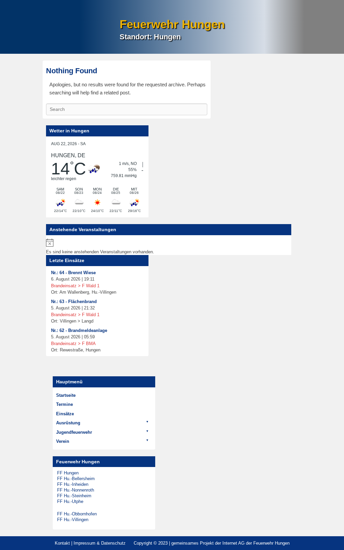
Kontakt (62, 543)
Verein (62, 441)
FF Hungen (68, 472)
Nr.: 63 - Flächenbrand (74, 301)
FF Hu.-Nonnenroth (75, 490)
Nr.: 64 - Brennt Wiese (73, 272)
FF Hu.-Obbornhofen (77, 513)
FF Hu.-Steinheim (74, 495)
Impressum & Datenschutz (100, 543)
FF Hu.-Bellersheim (76, 478)
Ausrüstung (68, 422)
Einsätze (65, 413)
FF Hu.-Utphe (70, 501)
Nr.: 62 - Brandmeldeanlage (79, 330)
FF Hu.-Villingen (72, 519)
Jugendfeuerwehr (74, 432)
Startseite (66, 395)
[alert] (168, 247)
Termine (64, 404)
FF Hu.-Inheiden (72, 484)
